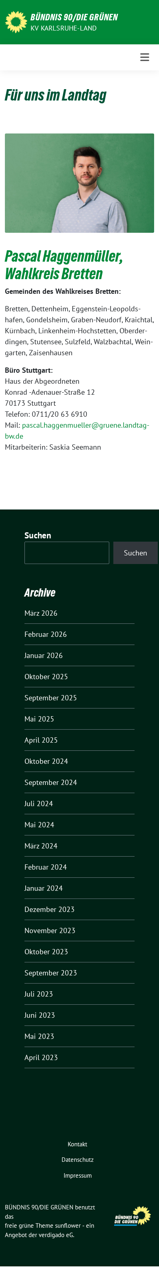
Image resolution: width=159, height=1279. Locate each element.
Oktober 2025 (46, 676)
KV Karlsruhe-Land (64, 28)
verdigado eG (56, 1235)
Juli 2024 (38, 803)
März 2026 (40, 613)
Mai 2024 (39, 824)
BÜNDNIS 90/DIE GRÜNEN (74, 17)
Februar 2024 (45, 867)
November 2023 (49, 930)
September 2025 (50, 697)
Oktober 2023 (46, 951)
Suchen (37, 535)
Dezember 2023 (49, 909)
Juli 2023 (38, 994)
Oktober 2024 (46, 761)
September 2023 (50, 972)
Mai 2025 (39, 719)
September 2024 (50, 782)
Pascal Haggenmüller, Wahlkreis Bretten (64, 264)
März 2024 (40, 845)
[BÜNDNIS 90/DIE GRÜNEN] (16, 21)
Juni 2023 (39, 1015)
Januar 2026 (43, 655)
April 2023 (41, 1057)
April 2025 (41, 740)
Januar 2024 (43, 888)
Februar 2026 (45, 634)
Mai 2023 (39, 1036)
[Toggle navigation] (144, 57)
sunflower (68, 1225)
